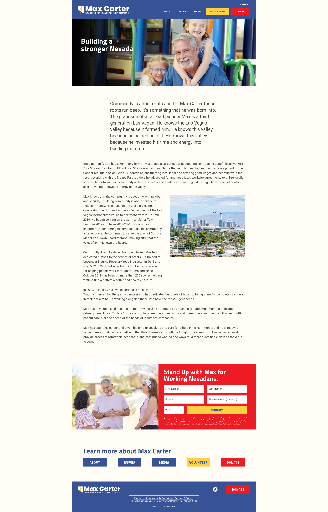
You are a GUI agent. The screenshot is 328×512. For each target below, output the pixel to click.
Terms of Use (235, 424)
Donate (240, 11)
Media (198, 11)
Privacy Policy (222, 424)
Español (244, 4)
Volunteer (217, 11)
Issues (182, 11)
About (166, 11)
